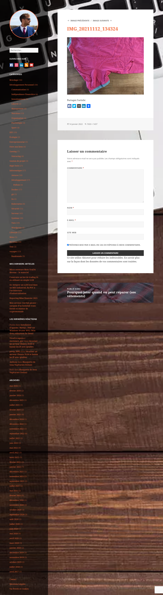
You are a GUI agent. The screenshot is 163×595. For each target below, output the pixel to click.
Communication (18, 89)
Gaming (13, 151)
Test (11, 246)
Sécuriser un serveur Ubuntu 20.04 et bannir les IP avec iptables (24, 344)
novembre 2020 (17, 505)
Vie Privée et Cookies (19, 588)
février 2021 (15, 495)
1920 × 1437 (92, 124)
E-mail (71, 220)
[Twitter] (74, 106)
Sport (13, 127)
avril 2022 (14, 452)
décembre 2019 (17, 552)
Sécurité (15, 208)
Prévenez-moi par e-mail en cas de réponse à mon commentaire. (105, 245)
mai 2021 (14, 490)
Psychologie (16, 123)
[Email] (79, 106)
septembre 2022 (17, 433)
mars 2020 (14, 543)
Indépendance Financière (23, 94)
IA (12, 199)
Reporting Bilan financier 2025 (23, 298)
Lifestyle (13, 232)
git (12, 194)
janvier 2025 (15, 414)
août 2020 (14, 519)
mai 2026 (14, 386)
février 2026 (15, 390)
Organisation (17, 118)
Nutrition (15, 113)
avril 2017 (14, 571)
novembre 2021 (17, 476)
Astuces (14, 175)
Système (15, 218)
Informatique (16, 170)
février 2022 (15, 462)
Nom (70, 207)
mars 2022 (14, 457)
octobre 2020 (15, 509)
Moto (12, 237)
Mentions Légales (17, 584)
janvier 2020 (15, 548)
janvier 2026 (15, 395)
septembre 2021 (17, 481)
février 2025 (15, 409)
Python (16, 184)
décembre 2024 (17, 419)
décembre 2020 (17, 500)
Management (17, 108)
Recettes (13, 242)
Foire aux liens (16, 146)
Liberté (14, 104)
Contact (13, 579)
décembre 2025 (17, 400)
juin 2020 (14, 528)
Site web (71, 232)
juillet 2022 (15, 438)
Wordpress (16, 227)
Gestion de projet (17, 161)
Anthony (13, 362)
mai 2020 (14, 533)
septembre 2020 (17, 514)
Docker (14, 189)
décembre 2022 (17, 424)
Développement (18, 180)
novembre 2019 (17, 557)
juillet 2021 (15, 486)
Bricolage (14, 80)
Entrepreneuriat (17, 142)
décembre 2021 (17, 471)
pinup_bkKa (15, 351)
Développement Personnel (22, 84)
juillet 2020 (15, 524)
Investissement (18, 99)
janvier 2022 (15, 467)
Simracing (16, 156)
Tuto (13, 223)
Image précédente (80, 20)
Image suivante (101, 20)
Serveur (15, 213)
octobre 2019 (15, 562)
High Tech (14, 165)
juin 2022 (14, 443)
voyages (13, 251)
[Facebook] (69, 106)
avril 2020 (14, 538)
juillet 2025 (15, 405)
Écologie (13, 137)
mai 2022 (14, 448)
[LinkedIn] (83, 106)
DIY (11, 132)
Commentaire (75, 168)
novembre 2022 (17, 428)
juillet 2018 (15, 567)
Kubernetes (16, 204)
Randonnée (16, 256)
